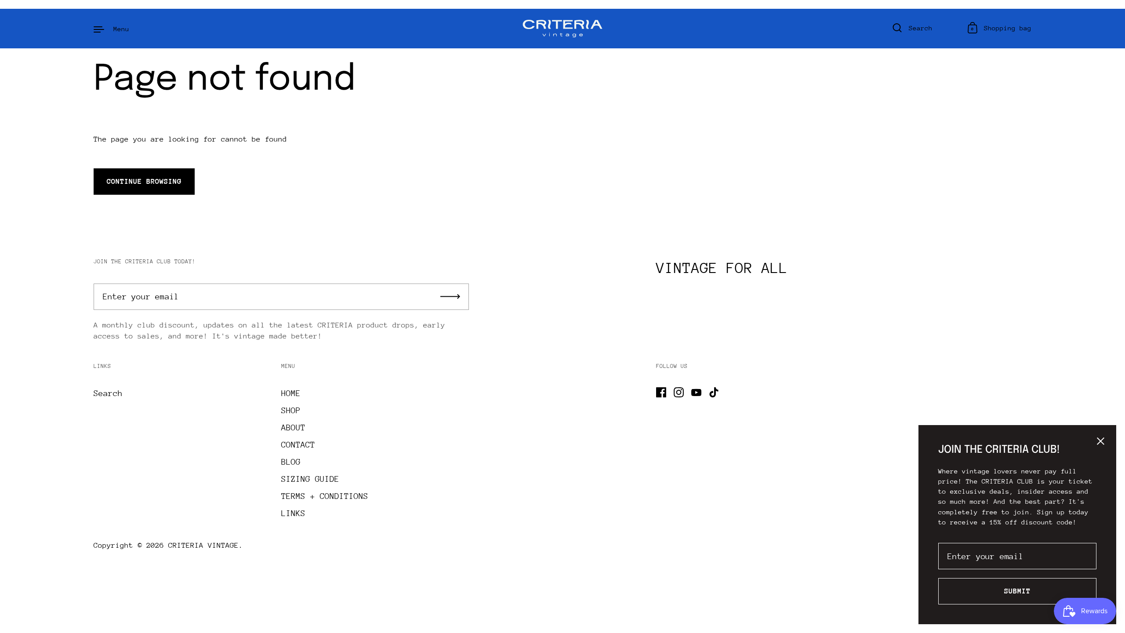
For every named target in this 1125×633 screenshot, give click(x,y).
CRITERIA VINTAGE (203, 545)
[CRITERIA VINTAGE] (562, 28)
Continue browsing (144, 181)
